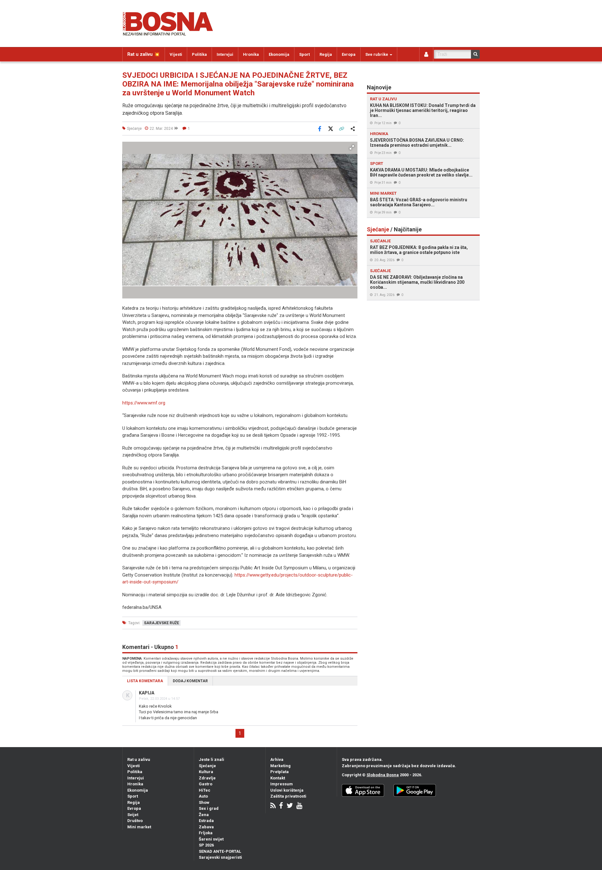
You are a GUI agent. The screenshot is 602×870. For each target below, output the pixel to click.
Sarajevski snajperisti (220, 857)
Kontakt (277, 778)
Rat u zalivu (138, 759)
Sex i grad (209, 808)
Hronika (251, 54)
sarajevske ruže (161, 623)
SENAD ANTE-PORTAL (220, 851)
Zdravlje (207, 778)
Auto (203, 796)
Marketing (280, 765)
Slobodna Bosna (383, 774)
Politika (199, 54)
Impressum (281, 784)
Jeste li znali (211, 759)
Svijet (132, 814)
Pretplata (279, 771)
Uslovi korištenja (287, 790)
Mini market (139, 827)
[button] (352, 147)
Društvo (135, 820)
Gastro (205, 784)
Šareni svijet (211, 839)
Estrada (206, 820)
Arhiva (276, 759)
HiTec (204, 790)
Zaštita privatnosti (288, 796)
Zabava (206, 827)
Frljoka (206, 832)
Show (204, 802)
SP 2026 (206, 845)
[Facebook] (281, 806)
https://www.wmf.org (143, 403)
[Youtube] (299, 806)
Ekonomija (279, 54)
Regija (325, 54)
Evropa (349, 54)
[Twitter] (290, 806)
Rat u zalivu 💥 (143, 54)
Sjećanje (207, 765)
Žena (204, 814)
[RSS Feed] (273, 806)
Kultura (206, 771)
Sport (304, 54)
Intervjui (225, 54)
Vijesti (176, 54)
